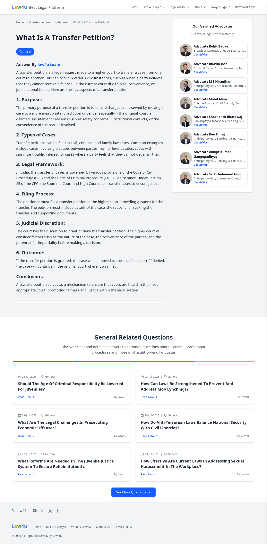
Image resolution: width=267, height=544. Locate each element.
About (198, 7)
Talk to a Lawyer (56, 527)
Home (134, 7)
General (62, 22)
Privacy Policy (123, 527)
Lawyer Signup (220, 7)
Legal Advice (177, 7)
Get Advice (201, 54)
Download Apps (245, 7)
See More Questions (131, 492)
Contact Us (103, 527)
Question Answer (40, 22)
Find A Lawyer (152, 7)
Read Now (24, 397)
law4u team (49, 64)
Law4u (57, 536)
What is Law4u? (81, 527)
